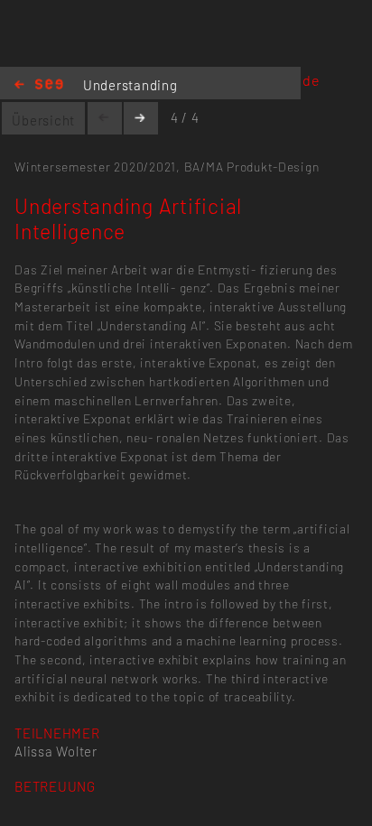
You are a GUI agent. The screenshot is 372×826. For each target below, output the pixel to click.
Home (38, 85)
